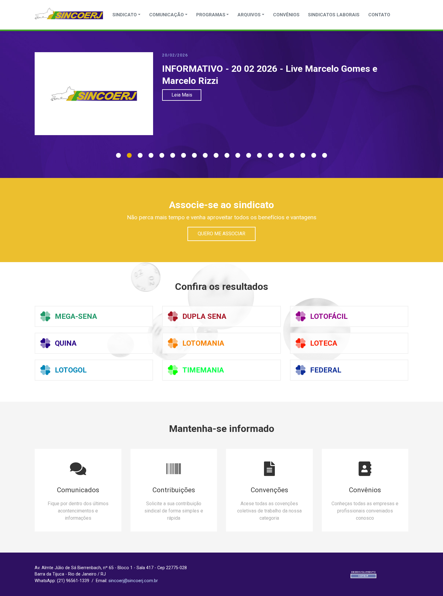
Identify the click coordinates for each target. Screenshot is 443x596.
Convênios (286, 14)
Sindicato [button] (124, 14)
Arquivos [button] (249, 14)
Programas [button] (210, 14)
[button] (118, 154)
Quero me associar (221, 233)
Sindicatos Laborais (334, 14)
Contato (379, 14)
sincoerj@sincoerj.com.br (133, 580)
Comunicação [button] (166, 14)
